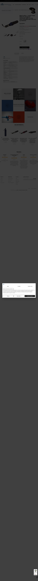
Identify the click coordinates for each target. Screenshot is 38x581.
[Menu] (36, 569)
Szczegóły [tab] (19, 286)
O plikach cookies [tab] (30, 286)
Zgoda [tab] (8, 286)
